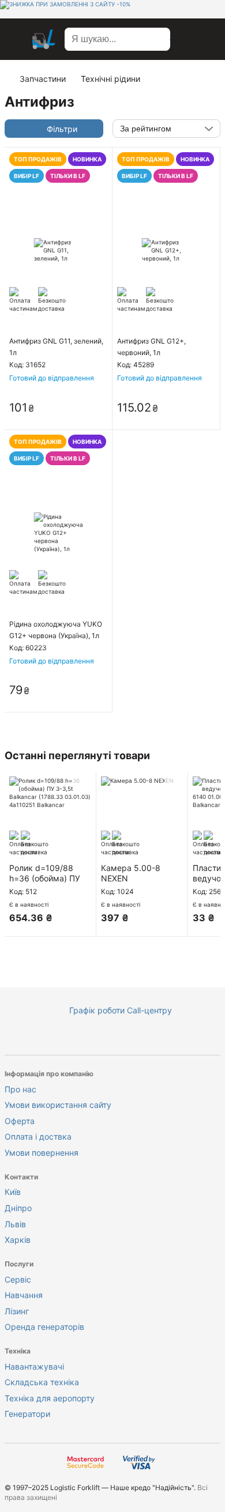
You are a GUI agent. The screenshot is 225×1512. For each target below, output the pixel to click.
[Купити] (98, 408)
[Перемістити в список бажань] (82, 785)
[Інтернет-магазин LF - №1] (43, 39)
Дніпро (18, 1208)
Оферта (20, 1121)
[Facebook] (66, 1037)
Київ (13, 1192)
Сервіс (18, 1279)
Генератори (27, 1414)
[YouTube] (89, 1037)
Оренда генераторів (44, 1327)
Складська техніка (42, 1382)
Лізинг (17, 1311)
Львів (15, 1224)
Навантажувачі (34, 1366)
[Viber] (135, 1037)
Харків (18, 1240)
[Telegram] (159, 1037)
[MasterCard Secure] (86, 1463)
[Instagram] (112, 1037)
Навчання (24, 1295)
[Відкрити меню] (16, 39)
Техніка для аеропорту (50, 1398)
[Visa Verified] (139, 1463)
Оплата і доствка (38, 1136)
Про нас (20, 1089)
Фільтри (62, 129)
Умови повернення (41, 1152)
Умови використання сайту (58, 1105)
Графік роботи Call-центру (120, 1010)
